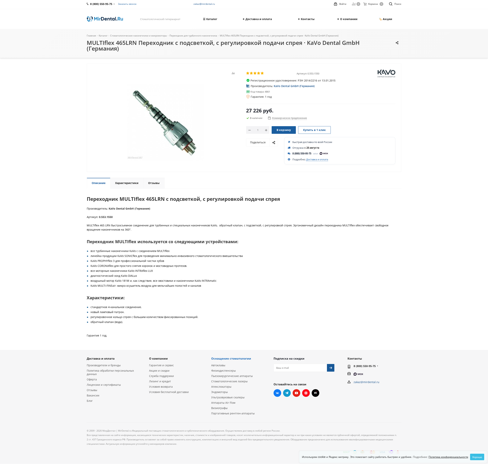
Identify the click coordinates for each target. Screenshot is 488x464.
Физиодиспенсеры (223, 370)
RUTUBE (315, 393)
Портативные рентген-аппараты (233, 413)
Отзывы (92, 390)
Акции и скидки (159, 370)
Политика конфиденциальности (448, 457)
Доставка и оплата (317, 159)
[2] (251, 73)
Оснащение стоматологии (231, 358)
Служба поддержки (161, 376)
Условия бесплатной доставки (169, 392)
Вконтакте (277, 393)
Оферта (92, 379)
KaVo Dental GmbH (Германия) (294, 86)
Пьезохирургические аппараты (232, 376)
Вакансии (93, 395)
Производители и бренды (104, 365)
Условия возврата (161, 386)
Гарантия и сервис (161, 365)
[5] (262, 73)
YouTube (296, 393)
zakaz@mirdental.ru (204, 4)
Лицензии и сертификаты (104, 385)
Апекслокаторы (221, 386)
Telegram (287, 393)
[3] (255, 73)
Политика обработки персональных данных (110, 372)
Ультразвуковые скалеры (228, 397)
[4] (259, 73)
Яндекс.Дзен (306, 393)
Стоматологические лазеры (229, 381)
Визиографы (219, 408)
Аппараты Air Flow (223, 402)
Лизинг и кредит (160, 381)
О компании (158, 358)
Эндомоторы (219, 392)
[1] (248, 73)
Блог (90, 401)
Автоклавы (218, 365)
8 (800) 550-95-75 (301, 153)
